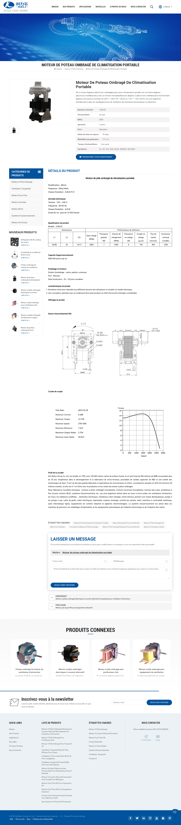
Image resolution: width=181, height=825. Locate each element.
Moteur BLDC (17, 209)
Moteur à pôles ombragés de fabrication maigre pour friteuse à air (30, 316)
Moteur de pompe (19, 222)
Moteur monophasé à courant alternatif (126, 523)
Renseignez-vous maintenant (97, 157)
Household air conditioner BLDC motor (31, 253)
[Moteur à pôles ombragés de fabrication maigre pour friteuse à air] (14, 316)
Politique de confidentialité (43, 819)
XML (11, 819)
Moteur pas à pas (19, 195)
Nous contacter (138, 7)
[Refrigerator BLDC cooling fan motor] (14, 241)
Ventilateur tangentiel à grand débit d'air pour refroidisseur (55, 763)
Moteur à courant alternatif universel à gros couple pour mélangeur (57, 778)
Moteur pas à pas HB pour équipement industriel (57, 790)
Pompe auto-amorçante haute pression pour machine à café (57, 796)
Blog (28, 819)
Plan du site (20, 819)
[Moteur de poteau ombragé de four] (14, 328)
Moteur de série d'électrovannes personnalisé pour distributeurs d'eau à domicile (57, 770)
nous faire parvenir (159, 702)
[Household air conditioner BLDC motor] (14, 254)
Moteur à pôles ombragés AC (154, 523)
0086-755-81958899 (144, 744)
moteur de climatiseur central (154, 527)
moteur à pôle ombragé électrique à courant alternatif (121, 527)
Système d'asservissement (23, 216)
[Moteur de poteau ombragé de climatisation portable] (14, 278)
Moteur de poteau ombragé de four (27, 329)
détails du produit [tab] (64, 171)
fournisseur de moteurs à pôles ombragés (84, 527)
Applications (85, 7)
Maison (55, 7)
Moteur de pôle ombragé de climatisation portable (91, 523)
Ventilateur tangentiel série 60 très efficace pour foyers (55, 751)
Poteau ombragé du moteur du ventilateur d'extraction (29, 266)
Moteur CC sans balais (97, 746)
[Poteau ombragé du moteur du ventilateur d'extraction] (14, 265)
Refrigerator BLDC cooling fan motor (31, 241)
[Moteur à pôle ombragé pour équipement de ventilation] (151, 654)
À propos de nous (118, 7)
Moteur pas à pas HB (97, 738)
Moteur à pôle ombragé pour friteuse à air (57, 745)
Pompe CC (93, 759)
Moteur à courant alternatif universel (103, 733)
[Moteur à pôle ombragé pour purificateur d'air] (14, 303)
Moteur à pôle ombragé (74, 69)
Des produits (69, 7)
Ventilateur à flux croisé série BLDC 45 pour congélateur (56, 757)
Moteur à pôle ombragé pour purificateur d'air (30, 304)
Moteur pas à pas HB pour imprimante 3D (56, 784)
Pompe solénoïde (95, 742)
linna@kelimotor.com (161, 744)
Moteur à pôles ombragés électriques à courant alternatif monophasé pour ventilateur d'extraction (30, 291)
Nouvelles (101, 7)
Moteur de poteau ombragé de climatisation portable (87, 552)
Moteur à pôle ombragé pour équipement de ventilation (151, 670)
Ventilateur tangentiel (21, 188)
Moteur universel (19, 202)
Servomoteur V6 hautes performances (56, 802)
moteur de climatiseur (57, 527)
